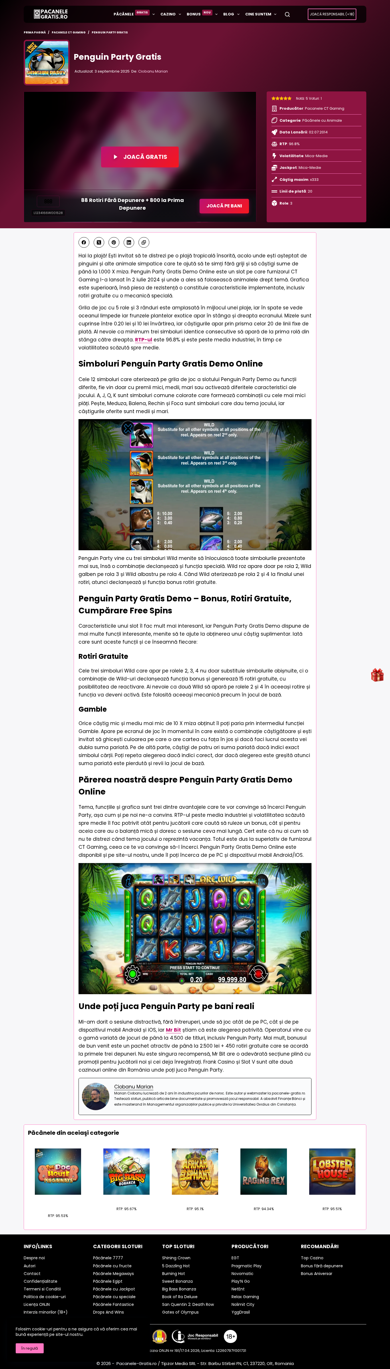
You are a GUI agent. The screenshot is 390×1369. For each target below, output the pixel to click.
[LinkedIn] (129, 242)
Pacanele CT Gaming (324, 108)
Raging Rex (264, 1198)
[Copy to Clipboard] (143, 242)
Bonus (199, 13)
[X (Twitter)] (99, 242)
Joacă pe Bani (224, 206)
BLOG (228, 14)
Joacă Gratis (145, 157)
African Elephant (195, 1198)
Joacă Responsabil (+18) (332, 14)
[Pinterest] (113, 242)
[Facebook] (84, 242)
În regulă (29, 1348)
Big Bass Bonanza (126, 1198)
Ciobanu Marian (153, 71)
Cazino (168, 14)
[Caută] (287, 14)
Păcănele (131, 13)
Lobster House (332, 1198)
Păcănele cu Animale (322, 120)
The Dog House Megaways (58, 1202)
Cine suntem (258, 14)
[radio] (274, 98)
